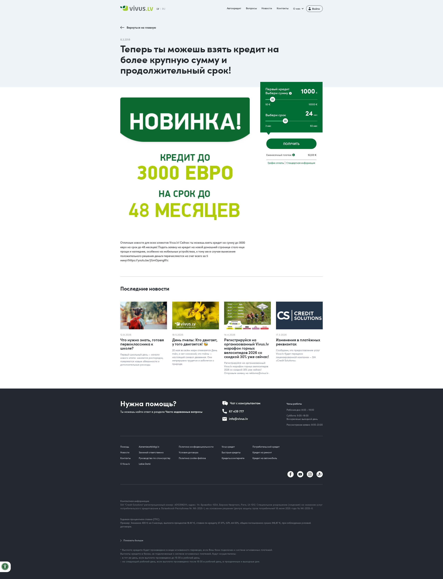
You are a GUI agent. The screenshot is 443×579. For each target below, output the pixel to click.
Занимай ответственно (151, 452)
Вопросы (251, 8)
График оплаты (276, 162)
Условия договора (188, 452)
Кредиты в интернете (233, 458)
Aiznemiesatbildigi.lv (149, 446)
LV (158, 8)
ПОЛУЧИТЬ (291, 143)
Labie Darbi (145, 463)
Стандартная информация (300, 162)
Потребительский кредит (266, 446)
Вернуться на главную (141, 27)
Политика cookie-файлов (192, 458)
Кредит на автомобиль (264, 458)
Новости (266, 8)
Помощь (124, 446)
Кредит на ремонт (262, 452)
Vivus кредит (228, 446)
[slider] (272, 99)
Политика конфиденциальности (196, 446)
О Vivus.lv (125, 463)
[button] (298, 9)
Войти (316, 8)
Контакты (282, 8)
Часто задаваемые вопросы (183, 412)
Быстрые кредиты (231, 452)
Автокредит (234, 8)
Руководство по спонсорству (154, 458)
